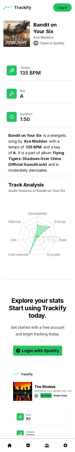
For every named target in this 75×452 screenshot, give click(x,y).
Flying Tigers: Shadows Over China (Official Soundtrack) (36, 159)
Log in (62, 7)
